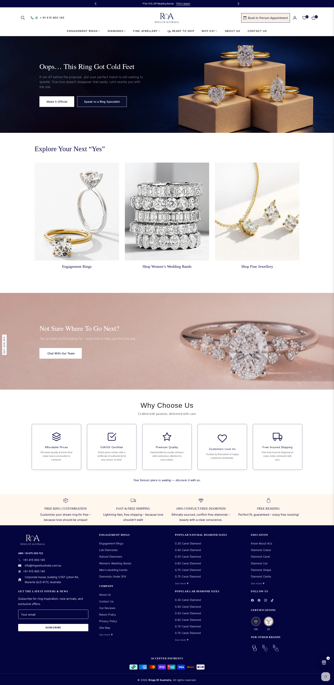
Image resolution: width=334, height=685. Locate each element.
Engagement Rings (77, 266)
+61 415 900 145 (34, 559)
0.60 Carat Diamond (188, 563)
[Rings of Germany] (275, 648)
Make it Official (57, 101)
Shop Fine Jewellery (257, 266)
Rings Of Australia (159, 680)
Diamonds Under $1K (112, 576)
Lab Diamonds (108, 550)
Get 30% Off (4, 345)
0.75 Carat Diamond (188, 576)
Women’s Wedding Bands (115, 563)
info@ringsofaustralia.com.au (43, 565)
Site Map (105, 627)
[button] (22, 18)
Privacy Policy (108, 621)
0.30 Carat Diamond (188, 543)
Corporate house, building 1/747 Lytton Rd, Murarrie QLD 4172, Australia (52, 579)
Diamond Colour (261, 550)
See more (106, 634)
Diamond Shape (261, 570)
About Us (105, 594)
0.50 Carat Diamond (188, 556)
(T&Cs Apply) (183, 3)
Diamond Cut (259, 563)
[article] (56, 447)
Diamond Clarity (261, 576)
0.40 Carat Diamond (188, 550)
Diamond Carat (260, 556)
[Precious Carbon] (254, 648)
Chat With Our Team (60, 353)
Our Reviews (107, 608)
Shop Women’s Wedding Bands (167, 266)
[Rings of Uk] (265, 648)
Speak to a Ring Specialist (102, 101)
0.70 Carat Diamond (188, 570)
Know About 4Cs (261, 543)
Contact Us (106, 601)
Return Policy (107, 614)
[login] (295, 17)
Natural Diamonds (110, 556)
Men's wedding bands (113, 570)
